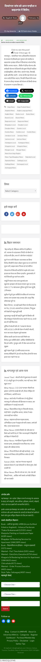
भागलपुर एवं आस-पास (17, 370)
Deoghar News (10, 128)
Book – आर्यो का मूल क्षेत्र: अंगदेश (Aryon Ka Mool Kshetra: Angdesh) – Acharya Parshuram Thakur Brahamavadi (19, 527)
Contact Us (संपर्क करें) (18, 632)
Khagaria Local (10, 146)
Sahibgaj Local (22, 160)
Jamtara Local (9, 139)
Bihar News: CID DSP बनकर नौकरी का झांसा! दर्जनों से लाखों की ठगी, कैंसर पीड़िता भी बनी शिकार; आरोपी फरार (19, 391)
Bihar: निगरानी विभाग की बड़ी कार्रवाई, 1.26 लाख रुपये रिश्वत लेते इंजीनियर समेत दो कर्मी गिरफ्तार (19, 454)
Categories (24, 635)
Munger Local (9, 150)
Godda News (31, 132)
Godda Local (20, 132)
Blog (7, 632)
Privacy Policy (12, 641)
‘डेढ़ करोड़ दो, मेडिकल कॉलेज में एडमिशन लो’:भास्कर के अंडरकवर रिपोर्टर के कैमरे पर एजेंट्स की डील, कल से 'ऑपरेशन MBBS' (18, 252)
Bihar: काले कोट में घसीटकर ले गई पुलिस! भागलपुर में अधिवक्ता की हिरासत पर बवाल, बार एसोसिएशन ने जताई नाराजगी (19, 401)
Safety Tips (20, 644)
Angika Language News (24, 110)
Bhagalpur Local (10, 125)
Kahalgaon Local (10, 143)
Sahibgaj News (9, 164)
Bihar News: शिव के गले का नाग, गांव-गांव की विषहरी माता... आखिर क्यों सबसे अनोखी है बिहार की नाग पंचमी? (20, 475)
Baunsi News (20, 118)
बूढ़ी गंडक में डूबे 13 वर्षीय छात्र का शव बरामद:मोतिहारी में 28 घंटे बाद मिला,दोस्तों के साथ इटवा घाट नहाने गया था (20, 353)
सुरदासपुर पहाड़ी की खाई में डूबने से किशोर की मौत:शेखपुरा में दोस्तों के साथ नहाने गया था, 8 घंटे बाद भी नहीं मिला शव (20, 318)
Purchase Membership (26, 638)
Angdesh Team (11, 18)
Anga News (11, 107)
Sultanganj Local (22, 164)
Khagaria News (22, 146)
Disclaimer (24, 641)
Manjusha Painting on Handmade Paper (17, 533)
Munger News (20, 150)
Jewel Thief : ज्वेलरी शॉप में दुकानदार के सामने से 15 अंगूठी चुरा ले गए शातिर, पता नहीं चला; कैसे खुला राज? (20, 380)
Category (5, 589)
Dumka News (9, 132)
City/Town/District (8, 579)
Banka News (30, 114)
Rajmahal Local (30, 157)
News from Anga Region (12, 153)
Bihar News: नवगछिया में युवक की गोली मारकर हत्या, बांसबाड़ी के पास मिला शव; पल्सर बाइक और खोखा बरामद (19, 443)
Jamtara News (21, 139)
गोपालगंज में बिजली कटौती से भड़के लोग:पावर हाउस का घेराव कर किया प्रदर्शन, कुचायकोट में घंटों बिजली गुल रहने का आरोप (19, 273)
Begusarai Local (10, 121)
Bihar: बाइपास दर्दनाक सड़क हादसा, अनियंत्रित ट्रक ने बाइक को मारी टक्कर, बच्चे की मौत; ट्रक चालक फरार (20, 422)
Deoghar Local (22, 125)
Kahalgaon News (23, 143)
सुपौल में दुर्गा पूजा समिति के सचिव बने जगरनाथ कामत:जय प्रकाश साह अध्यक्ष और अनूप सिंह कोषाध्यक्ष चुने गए (19, 297)
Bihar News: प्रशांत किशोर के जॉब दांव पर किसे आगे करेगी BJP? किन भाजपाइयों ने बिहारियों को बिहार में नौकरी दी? (20, 433)
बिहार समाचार (13, 242)
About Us (32, 632)
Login (32, 641)
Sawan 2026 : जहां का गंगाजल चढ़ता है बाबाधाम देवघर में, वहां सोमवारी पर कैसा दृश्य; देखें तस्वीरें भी (20, 464)
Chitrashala (6, 563)
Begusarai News (23, 121)
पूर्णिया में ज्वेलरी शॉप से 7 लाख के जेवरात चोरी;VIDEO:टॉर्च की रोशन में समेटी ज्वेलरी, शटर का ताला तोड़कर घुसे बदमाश (19, 329)
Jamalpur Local (10, 135)
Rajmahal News (10, 160)
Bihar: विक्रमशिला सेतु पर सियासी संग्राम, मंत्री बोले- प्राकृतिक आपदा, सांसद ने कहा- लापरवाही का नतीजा (18, 412)
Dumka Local (21, 128)
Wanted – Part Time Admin (12, 551)
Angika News (9, 114)
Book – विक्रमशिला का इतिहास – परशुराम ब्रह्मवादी (18, 545)
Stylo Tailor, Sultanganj (10, 572)
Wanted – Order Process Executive (15, 566)
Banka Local (20, 114)
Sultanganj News (10, 168)
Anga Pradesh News (23, 107)
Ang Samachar (11, 31)
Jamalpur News (22, 135)
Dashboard (10, 638)
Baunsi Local (9, 118)
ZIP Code (4, 598)
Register (34, 635)
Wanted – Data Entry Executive (13, 554)
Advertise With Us (10, 635)
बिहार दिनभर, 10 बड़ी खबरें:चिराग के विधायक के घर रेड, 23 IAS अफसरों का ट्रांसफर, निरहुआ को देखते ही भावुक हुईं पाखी (20, 308)
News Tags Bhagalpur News (14, 157)
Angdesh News (10, 110)
